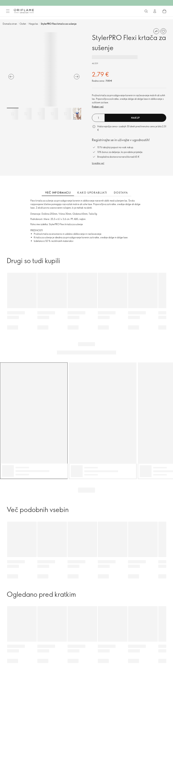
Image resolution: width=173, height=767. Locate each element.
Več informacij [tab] (58, 192)
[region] (44, 69)
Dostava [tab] (121, 192)
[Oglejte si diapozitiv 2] (26, 114)
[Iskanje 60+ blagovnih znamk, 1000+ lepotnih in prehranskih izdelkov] (146, 11)
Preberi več (98, 106)
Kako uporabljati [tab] (92, 192)
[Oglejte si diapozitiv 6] (78, 114)
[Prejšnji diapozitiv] (11, 76)
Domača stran (10, 23)
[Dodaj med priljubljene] (163, 31)
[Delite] (156, 31)
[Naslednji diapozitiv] (76, 76)
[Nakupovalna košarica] (164, 11)
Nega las (33, 23)
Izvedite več (98, 163)
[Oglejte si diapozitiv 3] (39, 114)
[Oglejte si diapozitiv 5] (65, 114)
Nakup (135, 117)
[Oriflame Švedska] (24, 11)
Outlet (23, 23)
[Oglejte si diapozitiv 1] (13, 114)
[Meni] (7, 11)
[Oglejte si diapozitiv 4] (52, 114)
